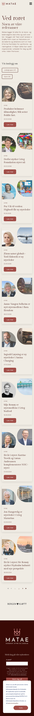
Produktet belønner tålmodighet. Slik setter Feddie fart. (16, 112)
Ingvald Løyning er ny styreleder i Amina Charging (15, 357)
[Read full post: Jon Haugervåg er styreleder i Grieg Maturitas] (17, 495)
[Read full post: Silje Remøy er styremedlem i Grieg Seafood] (17, 388)
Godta (21, 708)
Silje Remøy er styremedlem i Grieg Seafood (14, 408)
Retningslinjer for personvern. (19, 674)
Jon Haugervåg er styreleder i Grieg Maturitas (13, 515)
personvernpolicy (13, 703)
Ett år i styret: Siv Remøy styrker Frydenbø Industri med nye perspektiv (17, 565)
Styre (7, 77)
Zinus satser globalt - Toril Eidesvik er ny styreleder (15, 256)
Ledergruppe (10, 70)
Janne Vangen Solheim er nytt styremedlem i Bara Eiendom (17, 307)
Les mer (10, 125)
